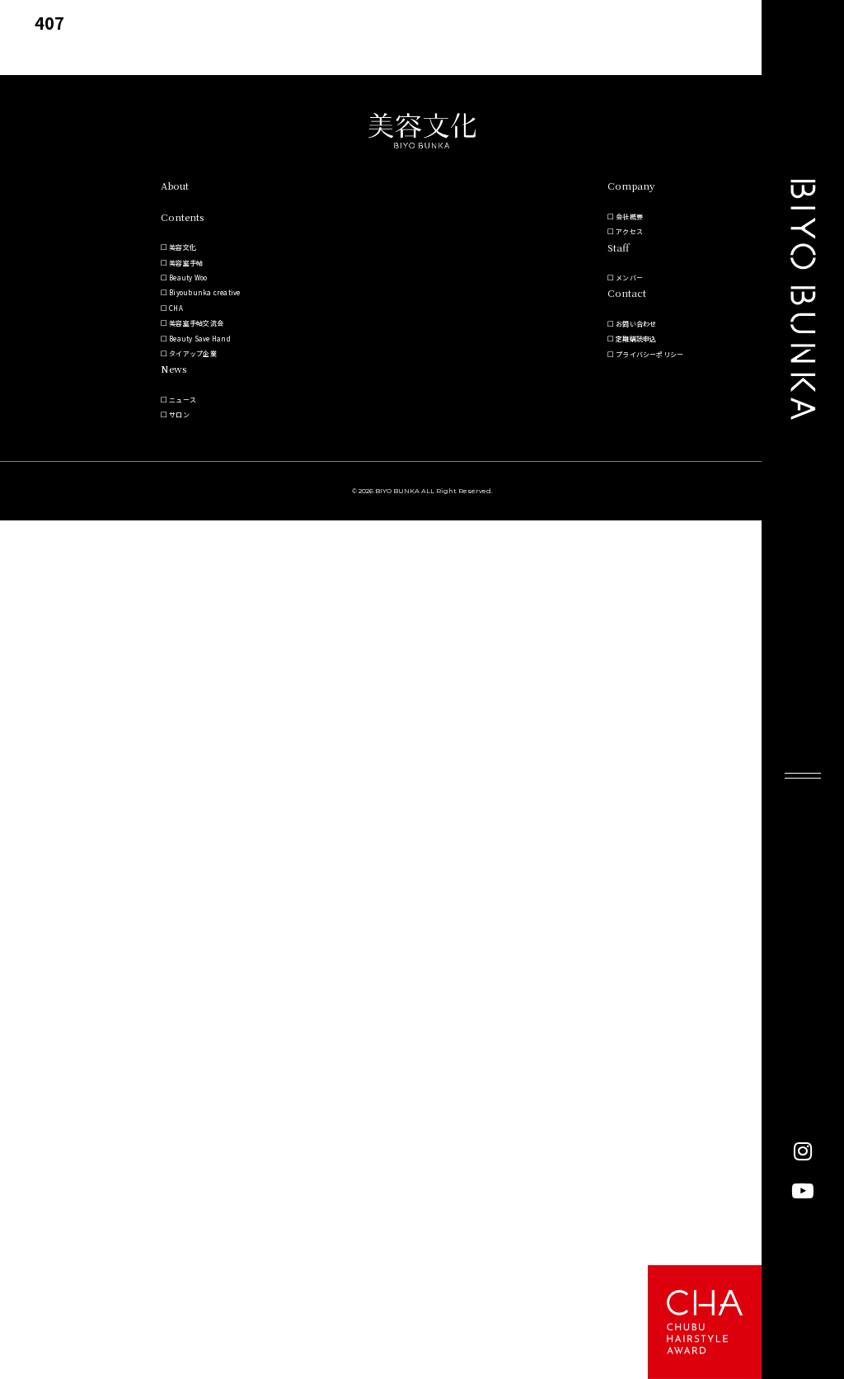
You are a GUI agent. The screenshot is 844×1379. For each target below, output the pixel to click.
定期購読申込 (636, 338)
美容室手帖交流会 (196, 322)
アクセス (629, 231)
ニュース (182, 399)
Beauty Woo (188, 277)
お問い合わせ (636, 323)
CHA (176, 308)
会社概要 (629, 216)
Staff (618, 247)
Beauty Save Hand (200, 338)
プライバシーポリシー (649, 354)
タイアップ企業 (193, 353)
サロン (179, 414)
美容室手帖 (186, 262)
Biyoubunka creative (205, 292)
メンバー (629, 277)
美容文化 (182, 247)
